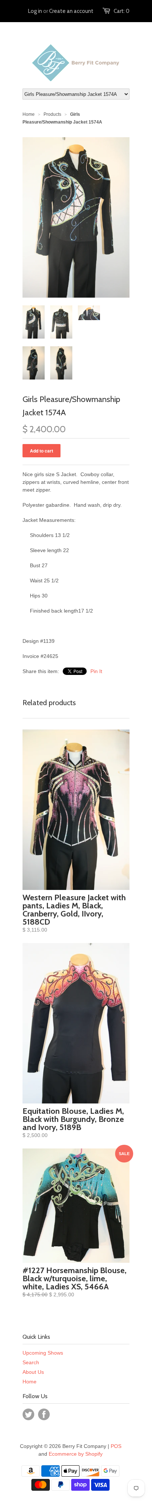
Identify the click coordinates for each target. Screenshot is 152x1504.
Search (31, 1362)
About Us (33, 1372)
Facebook (44, 1414)
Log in (35, 11)
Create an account (71, 11)
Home (30, 1382)
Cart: (121, 11)
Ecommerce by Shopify (76, 1454)
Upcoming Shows (43, 1353)
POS (116, 1446)
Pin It (96, 671)
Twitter (28, 1414)
